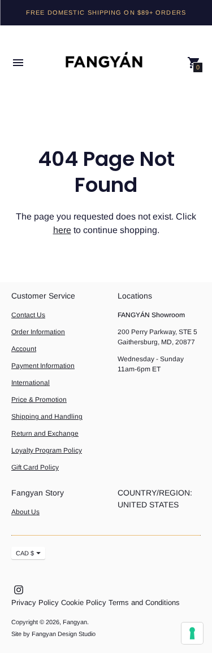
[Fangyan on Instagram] (18, 589)
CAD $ (25, 553)
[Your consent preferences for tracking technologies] (192, 633)
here (62, 230)
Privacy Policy (35, 602)
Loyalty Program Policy (46, 450)
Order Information (38, 332)
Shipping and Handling (47, 416)
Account (23, 349)
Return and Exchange (45, 433)
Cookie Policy (83, 602)
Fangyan (75, 622)
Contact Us (28, 315)
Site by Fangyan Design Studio (53, 633)
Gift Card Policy (35, 467)
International (30, 383)
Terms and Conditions (144, 602)
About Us (25, 512)
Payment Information (43, 366)
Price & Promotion (39, 400)
